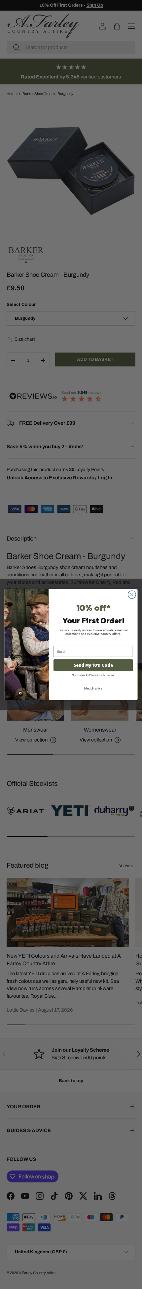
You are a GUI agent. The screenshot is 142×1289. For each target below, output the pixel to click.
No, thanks (93, 688)
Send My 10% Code (93, 665)
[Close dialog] (132, 594)
